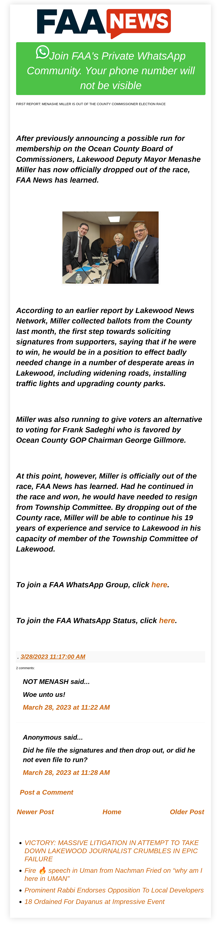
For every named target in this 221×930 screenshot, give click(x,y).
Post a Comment (46, 792)
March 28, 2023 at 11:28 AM (66, 772)
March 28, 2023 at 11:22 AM (66, 707)
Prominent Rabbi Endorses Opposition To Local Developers (114, 890)
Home (112, 812)
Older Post (187, 812)
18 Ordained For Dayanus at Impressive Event (95, 901)
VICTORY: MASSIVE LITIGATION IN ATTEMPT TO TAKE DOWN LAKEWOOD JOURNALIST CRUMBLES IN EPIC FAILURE (112, 851)
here (159, 584)
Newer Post (35, 812)
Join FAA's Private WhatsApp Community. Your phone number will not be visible (111, 70)
